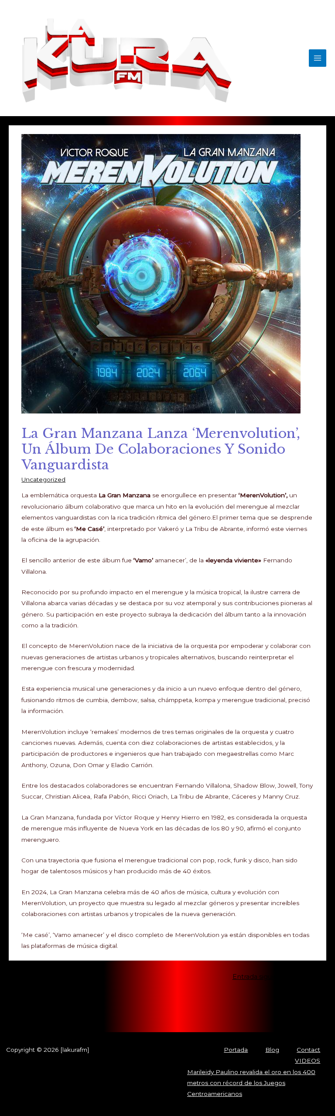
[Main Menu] (318, 58)
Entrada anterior (69, 977)
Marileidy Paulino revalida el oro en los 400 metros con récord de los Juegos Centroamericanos (251, 1083)
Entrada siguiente (264, 977)
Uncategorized (43, 479)
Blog (272, 1049)
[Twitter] (78, 1014)
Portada (236, 1049)
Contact (308, 1049)
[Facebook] (65, 1014)
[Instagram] (92, 1014)
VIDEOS (307, 1060)
